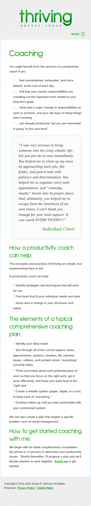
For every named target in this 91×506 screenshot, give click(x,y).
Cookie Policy (45, 488)
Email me (61, 461)
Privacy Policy (26, 488)
